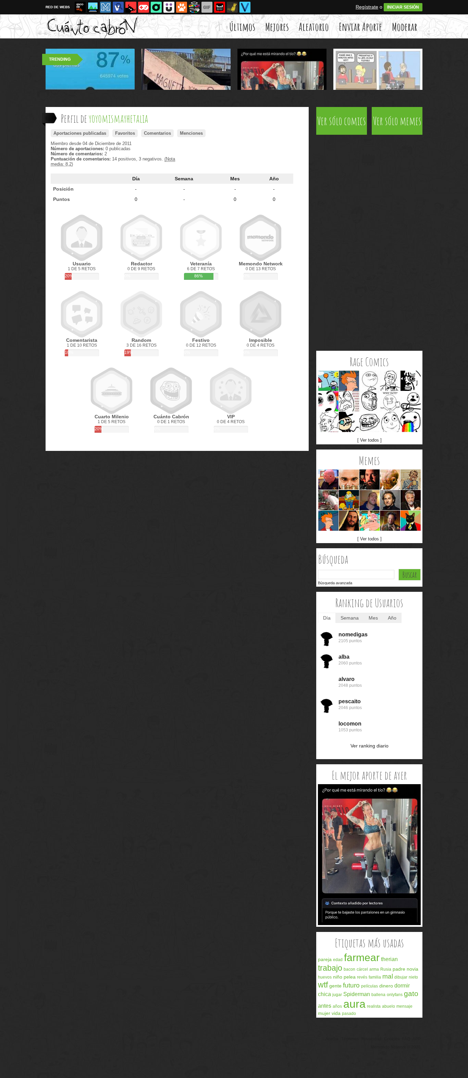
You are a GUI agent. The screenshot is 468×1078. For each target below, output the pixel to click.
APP (416, 1039)
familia (375, 977)
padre (399, 969)
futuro (351, 985)
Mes (235, 178)
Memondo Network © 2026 (396, 1047)
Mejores (277, 27)
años (337, 1006)
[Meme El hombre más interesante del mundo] (411, 500)
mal (387, 976)
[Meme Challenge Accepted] (369, 381)
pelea (350, 977)
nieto (413, 977)
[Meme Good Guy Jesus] (349, 521)
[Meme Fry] (349, 381)
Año (274, 178)
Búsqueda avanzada (335, 583)
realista (374, 1006)
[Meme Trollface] (369, 422)
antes (324, 1006)
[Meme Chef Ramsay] (328, 500)
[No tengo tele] (194, 7)
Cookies (391, 1039)
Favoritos (125, 133)
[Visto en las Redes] (118, 7)
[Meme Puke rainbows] (411, 422)
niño (337, 977)
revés (362, 977)
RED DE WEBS (58, 7)
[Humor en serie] (168, 7)
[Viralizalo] (244, 7)
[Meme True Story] (390, 381)
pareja (325, 959)
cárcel (362, 969)
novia (412, 969)
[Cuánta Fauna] (181, 7)
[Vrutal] (143, 7)
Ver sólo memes (397, 121)
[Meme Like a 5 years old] (328, 381)
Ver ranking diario (369, 745)
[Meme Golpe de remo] (349, 500)
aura (354, 1004)
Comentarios (157, 133)
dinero (386, 986)
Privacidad (371, 1039)
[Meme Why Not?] (390, 401)
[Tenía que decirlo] (219, 7)
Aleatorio (314, 27)
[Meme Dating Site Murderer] (369, 479)
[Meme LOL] (369, 401)
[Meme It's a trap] (390, 479)
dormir (402, 986)
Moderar (404, 27)
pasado (349, 1013)
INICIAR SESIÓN (403, 7)
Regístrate (367, 7)
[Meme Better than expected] (390, 422)
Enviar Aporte (360, 27)
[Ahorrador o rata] (232, 7)
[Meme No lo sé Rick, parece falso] (328, 479)
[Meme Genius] (328, 422)
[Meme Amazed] (328, 401)
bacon (349, 969)
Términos (350, 1039)
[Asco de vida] (80, 7)
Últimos (242, 27)
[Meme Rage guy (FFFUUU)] (349, 401)
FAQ (406, 1039)
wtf (323, 984)
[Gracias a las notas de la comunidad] (369, 923)
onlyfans (395, 994)
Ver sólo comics (341, 121)
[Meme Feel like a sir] (349, 422)
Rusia (385, 969)
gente (335, 986)
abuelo (388, 1006)
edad (338, 959)
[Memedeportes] (105, 7)
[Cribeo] (156, 7)
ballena (378, 994)
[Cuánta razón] (92, 7)
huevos (325, 977)
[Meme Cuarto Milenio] (390, 500)
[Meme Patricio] (369, 521)
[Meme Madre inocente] (411, 479)
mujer (324, 1013)
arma (374, 969)
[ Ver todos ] (369, 440)
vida (336, 1013)
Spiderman (356, 994)
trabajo (330, 967)
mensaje (404, 1006)
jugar (337, 994)
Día (136, 178)
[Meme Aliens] (390, 521)
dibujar (400, 977)
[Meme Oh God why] (411, 381)
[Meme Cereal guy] (411, 401)
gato (411, 993)
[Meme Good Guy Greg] (369, 500)
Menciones (191, 133)
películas (369, 986)
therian (389, 959)
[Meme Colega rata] (349, 479)
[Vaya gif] (206, 7)
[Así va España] (130, 7)
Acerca (331, 1039)
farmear (362, 957)
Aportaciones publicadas (79, 133)
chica (324, 994)
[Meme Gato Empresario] (411, 521)
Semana (184, 178)
